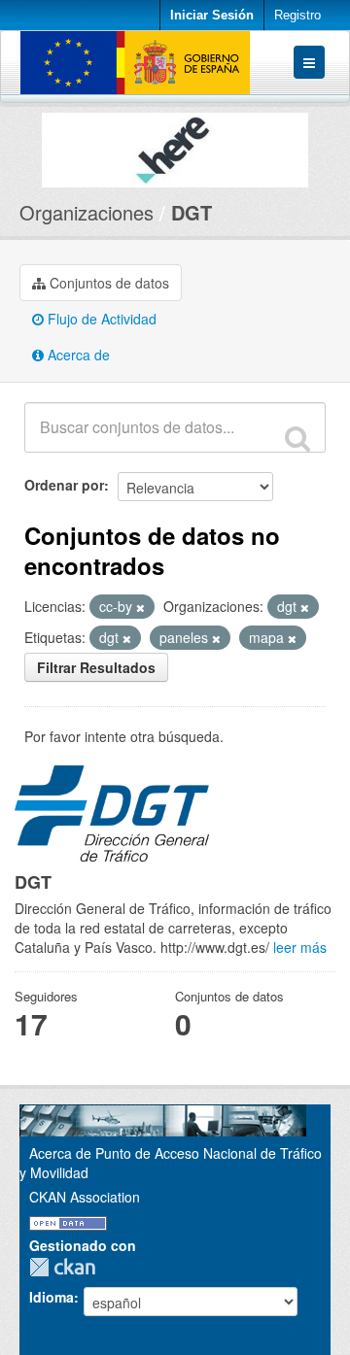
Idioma (51, 1296)
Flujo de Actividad (100, 318)
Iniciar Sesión (212, 15)
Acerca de (77, 354)
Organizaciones (86, 212)
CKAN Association (84, 1196)
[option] (175, 145)
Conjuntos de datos (107, 282)
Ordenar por (64, 484)
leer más (300, 947)
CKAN (67, 1267)
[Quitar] (140, 607)
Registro (297, 15)
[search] (297, 438)
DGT (191, 212)
